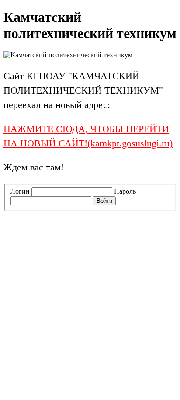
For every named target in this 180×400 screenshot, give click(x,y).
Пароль (125, 191)
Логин (20, 191)
